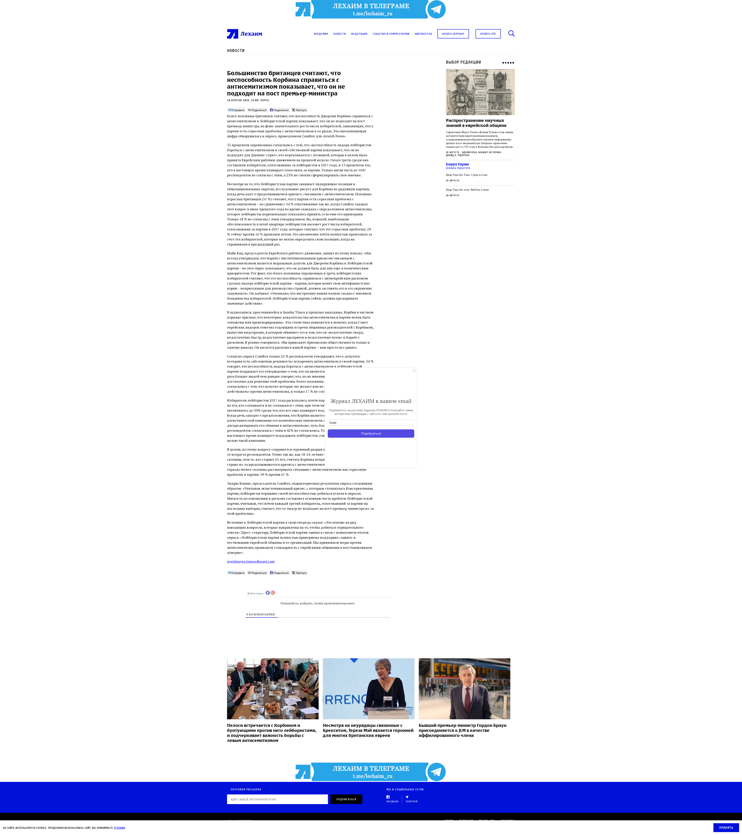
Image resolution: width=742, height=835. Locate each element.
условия (119, 827)
